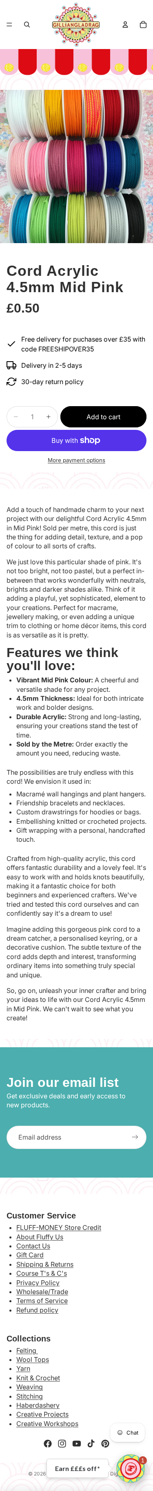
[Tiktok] (91, 1444)
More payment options (76, 460)
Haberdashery (38, 1405)
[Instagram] (62, 1444)
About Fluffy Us (39, 1237)
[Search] (27, 25)
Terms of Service (42, 1301)
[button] (130, 1468)
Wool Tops (32, 1359)
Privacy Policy (38, 1283)
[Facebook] (48, 1444)
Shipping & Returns (44, 1264)
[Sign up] (135, 1137)
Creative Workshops (47, 1423)
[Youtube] (77, 1444)
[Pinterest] (105, 1444)
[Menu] (9, 24)
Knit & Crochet (38, 1378)
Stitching (29, 1396)
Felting (27, 1350)
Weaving (29, 1387)
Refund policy (37, 1310)
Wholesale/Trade (42, 1292)
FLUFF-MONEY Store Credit (58, 1227)
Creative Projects (42, 1414)
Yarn (23, 1368)
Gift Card (30, 1255)
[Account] (125, 25)
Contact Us (33, 1246)
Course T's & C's (41, 1273)
